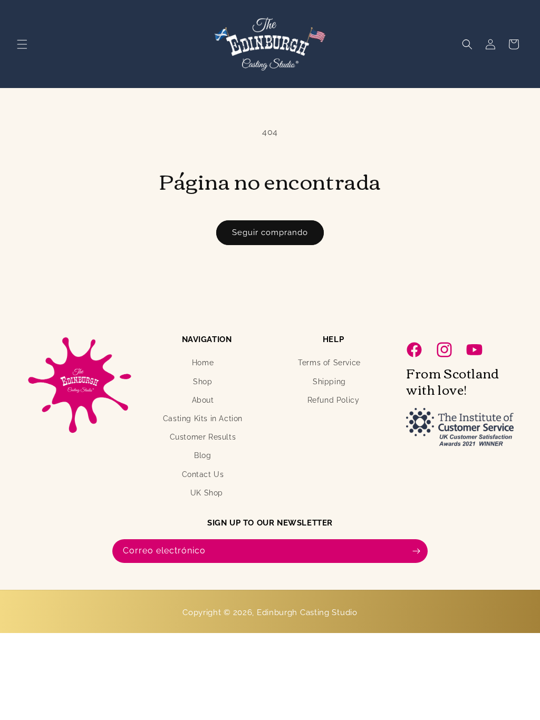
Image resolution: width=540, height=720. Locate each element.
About (203, 400)
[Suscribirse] (416, 551)
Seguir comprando (270, 232)
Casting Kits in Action (203, 418)
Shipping (329, 381)
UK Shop (206, 493)
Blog (202, 455)
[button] (22, 44)
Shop (202, 381)
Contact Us (203, 474)
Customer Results (203, 437)
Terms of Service (329, 362)
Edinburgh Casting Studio (307, 612)
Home (203, 362)
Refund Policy (333, 400)
